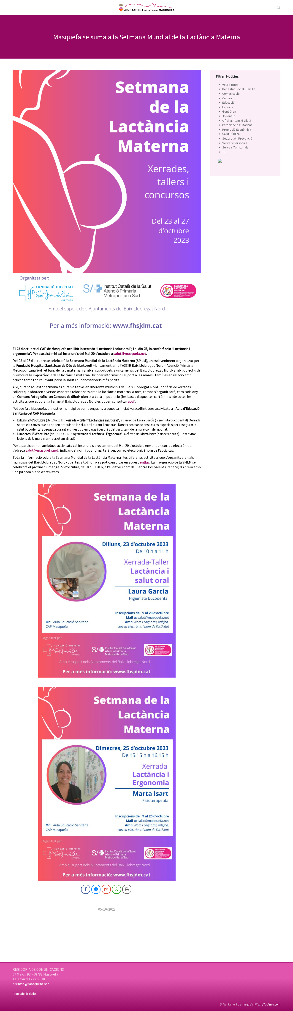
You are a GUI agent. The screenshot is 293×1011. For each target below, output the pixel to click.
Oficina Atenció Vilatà (236, 121)
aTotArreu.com (271, 1004)
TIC (224, 152)
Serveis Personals (234, 143)
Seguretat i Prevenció (237, 138)
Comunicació (231, 94)
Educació (228, 102)
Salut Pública (231, 134)
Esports (227, 107)
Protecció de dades (24, 994)
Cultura (227, 98)
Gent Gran (229, 111)
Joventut (228, 116)
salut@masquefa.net (42, 450)
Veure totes (230, 85)
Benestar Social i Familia (238, 89)
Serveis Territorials (235, 147)
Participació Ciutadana (237, 125)
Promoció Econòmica (236, 129)
